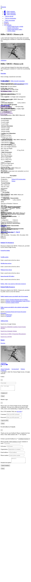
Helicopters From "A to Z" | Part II (10, 232)
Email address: (5, 452)
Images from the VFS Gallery (7, 276)
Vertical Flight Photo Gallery (14, 29)
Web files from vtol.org (6, 263)
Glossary (6, 22)
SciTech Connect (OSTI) (12, 302)
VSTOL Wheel (11, 31)
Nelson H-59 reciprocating (18, 179)
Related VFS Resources (7, 242)
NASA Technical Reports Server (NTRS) (17, 299)
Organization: (4, 449)
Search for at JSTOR (6, 336)
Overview (3, 73)
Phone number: (5, 455)
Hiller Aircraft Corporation (18, 81)
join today (19, 411)
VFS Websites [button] (7, 25)
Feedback (6, 23)
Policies (23, 369)
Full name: (4, 446)
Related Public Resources (8, 287)
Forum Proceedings (5, 250)
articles (4, 257)
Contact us (3, 370)
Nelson (13, 181)
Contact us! (4, 393)
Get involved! (15, 369)
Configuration (5, 81)
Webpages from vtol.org (6, 269)
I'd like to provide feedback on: (9, 438)
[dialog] (15, 99)
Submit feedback (5, 465)
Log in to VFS (4, 420)
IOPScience (9, 314)
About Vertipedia (5, 369)
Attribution (3, 60)
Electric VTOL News (13, 28)
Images (3, 340)
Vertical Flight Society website (15, 26)
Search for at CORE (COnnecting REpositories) (13, 334)
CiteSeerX (8, 316)
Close (2, 102)
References (4, 226)
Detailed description (6, 462)
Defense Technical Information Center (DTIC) (18, 301)
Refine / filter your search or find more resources (13, 283)
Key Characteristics (6, 91)
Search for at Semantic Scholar (9, 331)
